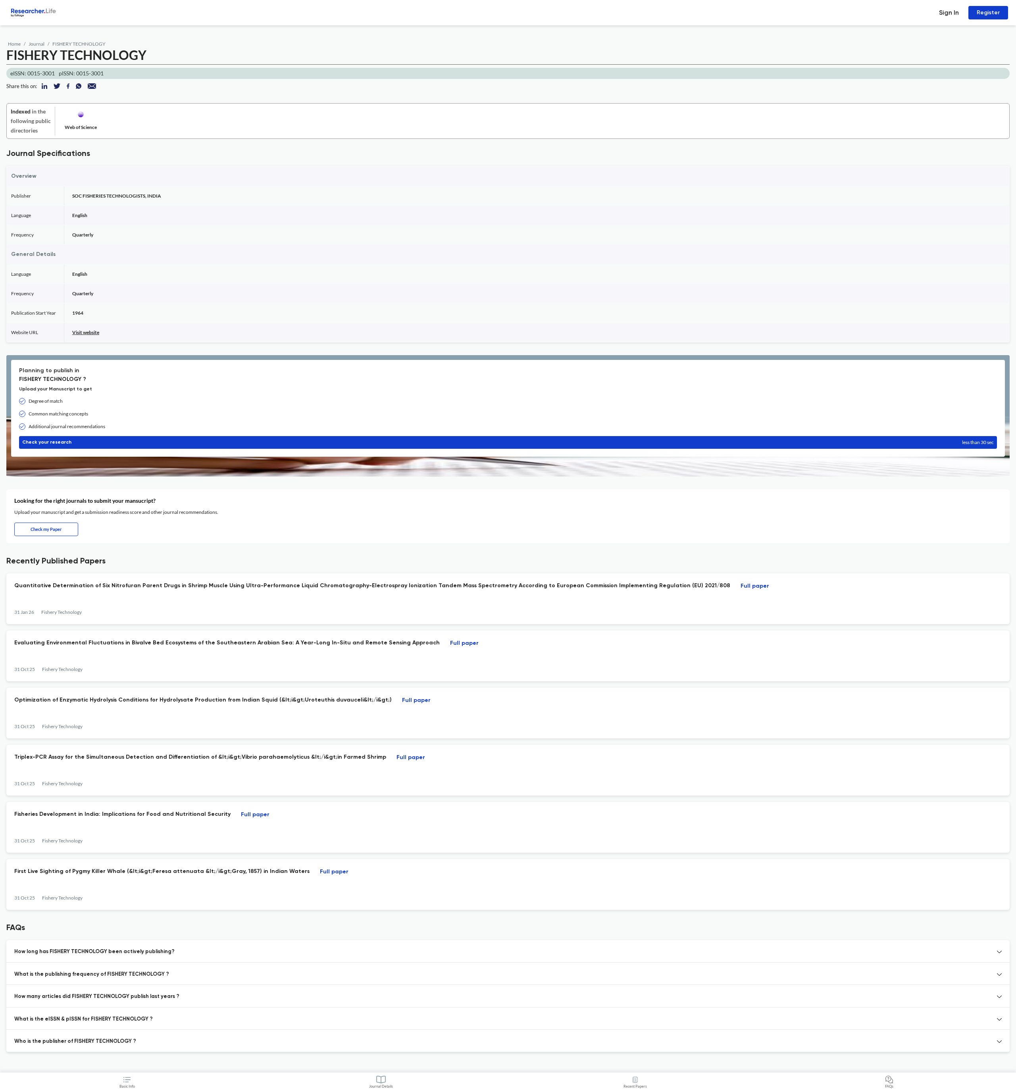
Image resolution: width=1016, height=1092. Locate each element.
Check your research (508, 442)
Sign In (949, 12)
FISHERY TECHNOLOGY (79, 44)
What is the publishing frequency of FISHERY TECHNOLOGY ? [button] (91, 974)
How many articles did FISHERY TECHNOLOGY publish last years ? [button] (96, 996)
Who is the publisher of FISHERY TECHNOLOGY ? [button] (75, 1041)
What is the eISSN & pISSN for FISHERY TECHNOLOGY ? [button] (83, 1019)
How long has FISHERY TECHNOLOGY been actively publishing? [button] (94, 951)
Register (988, 12)
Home (14, 44)
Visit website (85, 332)
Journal (36, 44)
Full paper (755, 586)
